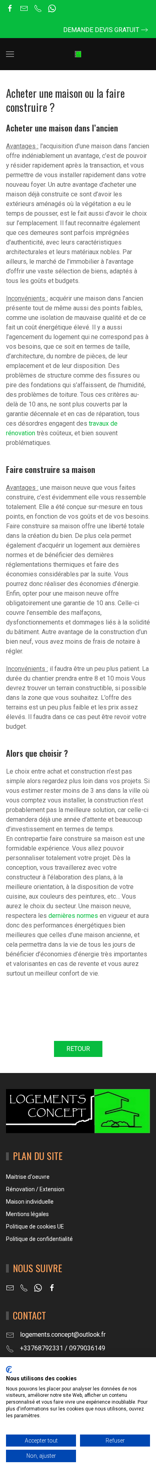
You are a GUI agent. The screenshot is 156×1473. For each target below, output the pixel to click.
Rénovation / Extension (35, 1189)
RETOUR (78, 1049)
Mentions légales (27, 1214)
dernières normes (73, 915)
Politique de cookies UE (35, 1226)
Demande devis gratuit (101, 30)
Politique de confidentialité (39, 1239)
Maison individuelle (30, 1201)
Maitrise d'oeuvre (28, 1177)
